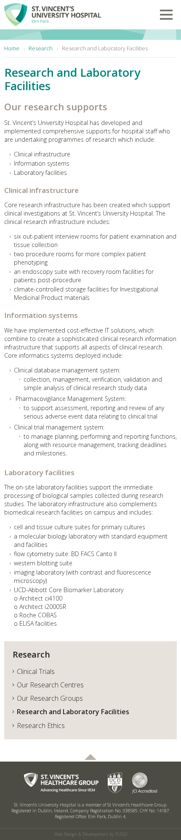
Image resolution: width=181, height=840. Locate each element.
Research (31, 654)
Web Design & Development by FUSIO (90, 834)
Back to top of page (90, 757)
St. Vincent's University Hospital (52, 13)
